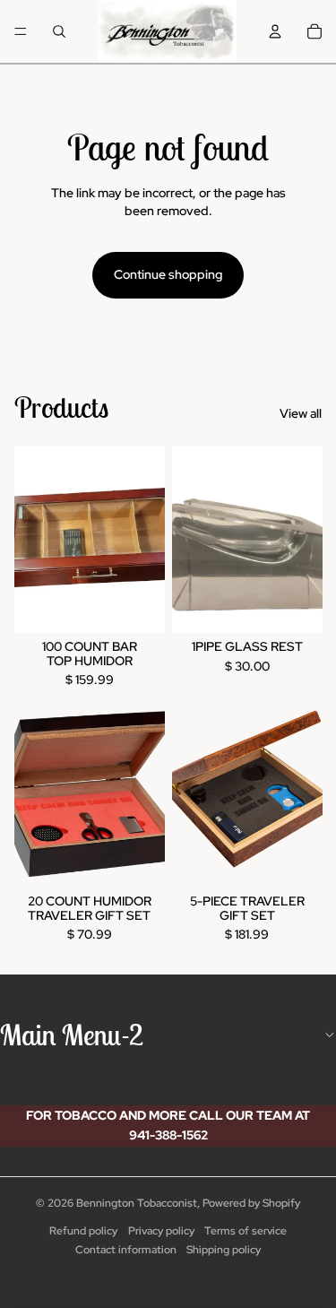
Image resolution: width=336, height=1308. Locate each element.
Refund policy (83, 1231)
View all (301, 413)
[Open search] (59, 31)
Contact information (126, 1250)
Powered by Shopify (251, 1203)
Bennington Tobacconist (136, 1203)
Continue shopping (168, 274)
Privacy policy (161, 1231)
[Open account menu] (275, 31)
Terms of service (245, 1231)
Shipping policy (223, 1250)
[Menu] (20, 31)
